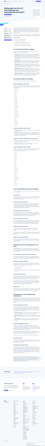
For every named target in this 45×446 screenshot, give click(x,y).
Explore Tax (24, 390)
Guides (33, 402)
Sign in (34, 1)
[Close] (43, 442)
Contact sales (38, 1)
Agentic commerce (25, 404)
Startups (24, 403)
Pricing (24, 1)
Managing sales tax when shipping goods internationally (8, 37)
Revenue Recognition (16, 422)
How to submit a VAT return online (18, 373)
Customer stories (35, 403)
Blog (33, 404)
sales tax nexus (21, 249)
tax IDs (25, 229)
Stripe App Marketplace (26, 428)
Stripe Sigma (15, 423)
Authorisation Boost (16, 404)
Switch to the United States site (31, 444)
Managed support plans (35, 423)
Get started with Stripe (8, 14)
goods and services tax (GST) (23, 349)
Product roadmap (35, 415)
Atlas (14, 403)
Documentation (25, 433)
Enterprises (24, 402)
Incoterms (15, 306)
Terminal (15, 425)
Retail (23, 424)
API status (24, 435)
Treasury (15, 426)
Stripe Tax (20, 196)
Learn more (34, 16)
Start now (6, 390)
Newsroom (34, 417)
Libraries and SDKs (25, 437)
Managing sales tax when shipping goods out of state (7, 35)
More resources (6, 3)
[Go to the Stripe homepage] (5, 401)
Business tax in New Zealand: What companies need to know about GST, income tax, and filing (26, 371)
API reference (24, 434)
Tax (10, 3)
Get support (34, 422)
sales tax (27, 29)
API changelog (25, 436)
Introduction (5, 27)
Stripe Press (34, 418)
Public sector (24, 423)
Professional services (25, 422)
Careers (33, 416)
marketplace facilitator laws (25, 280)
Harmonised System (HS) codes (18, 325)
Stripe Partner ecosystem (26, 429)
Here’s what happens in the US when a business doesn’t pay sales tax (23, 372)
